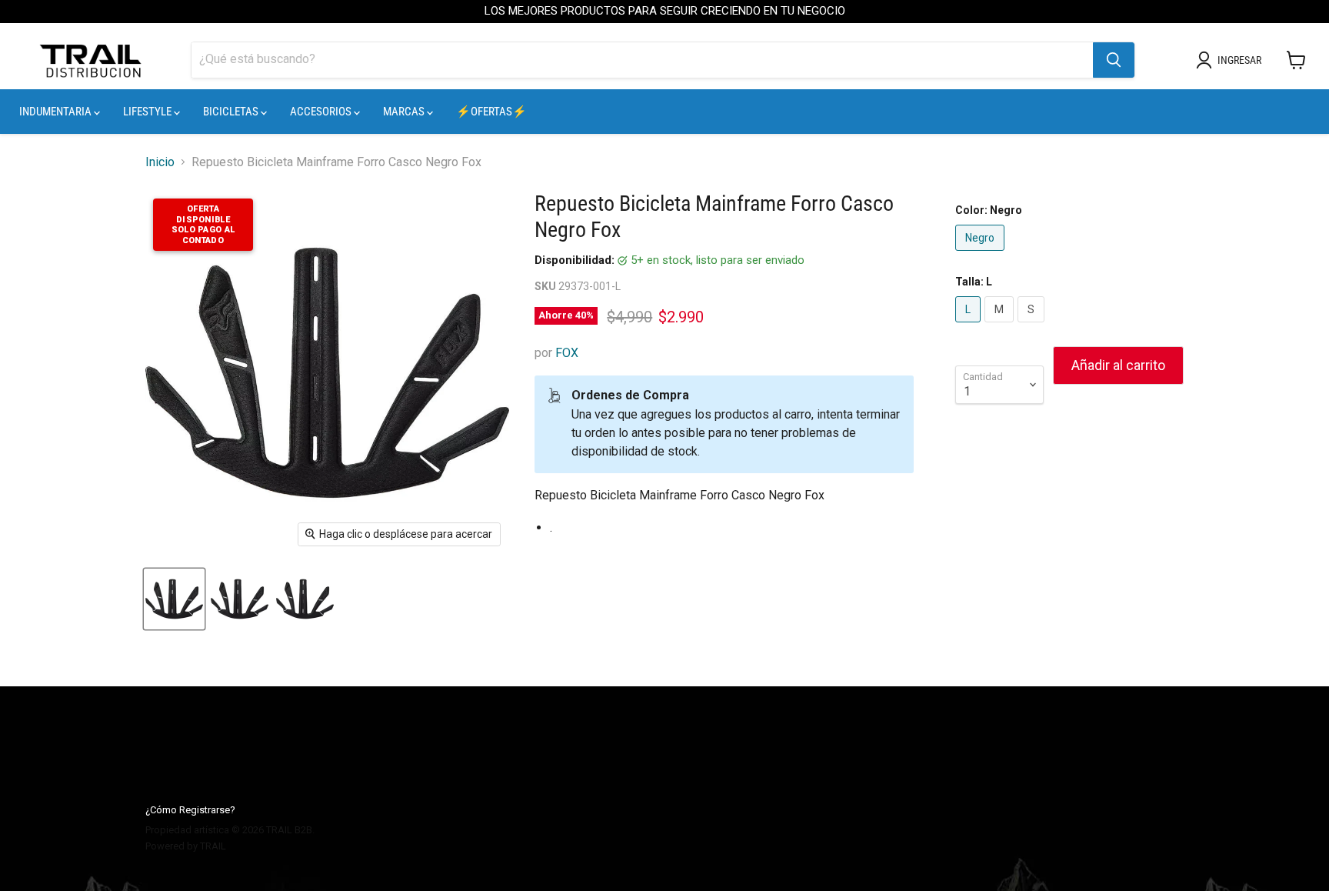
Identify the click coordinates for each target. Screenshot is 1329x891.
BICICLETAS (232, 111)
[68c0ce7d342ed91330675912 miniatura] (305, 599)
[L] (969, 326)
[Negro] (981, 254)
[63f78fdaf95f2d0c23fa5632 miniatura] (174, 599)
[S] (1033, 326)
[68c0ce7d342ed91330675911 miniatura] (239, 599)
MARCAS (405, 111)
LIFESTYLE (148, 111)
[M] (1001, 326)
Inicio (160, 162)
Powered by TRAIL (185, 846)
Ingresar (1239, 60)
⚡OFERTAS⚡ (491, 111)
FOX (566, 352)
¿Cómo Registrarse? (190, 810)
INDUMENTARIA (56, 111)
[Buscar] (1113, 60)
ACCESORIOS (322, 111)
